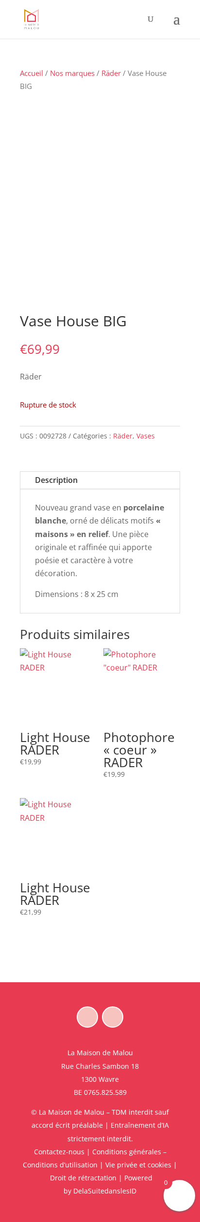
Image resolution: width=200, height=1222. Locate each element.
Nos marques (72, 73)
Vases (145, 435)
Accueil (31, 73)
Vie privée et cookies (138, 1164)
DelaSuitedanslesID (104, 1190)
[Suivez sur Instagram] (112, 1017)
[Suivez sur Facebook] (87, 1017)
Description (56, 480)
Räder (111, 73)
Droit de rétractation (83, 1177)
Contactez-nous (59, 1151)
